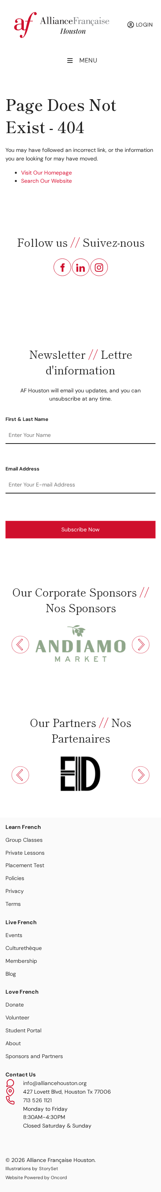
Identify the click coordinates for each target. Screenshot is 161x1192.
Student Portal (23, 1030)
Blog (10, 973)
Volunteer (17, 1017)
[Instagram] (99, 267)
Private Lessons (25, 852)
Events (13, 935)
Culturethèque (23, 947)
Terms (13, 903)
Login (143, 24)
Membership (21, 960)
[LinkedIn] (80, 267)
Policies (14, 878)
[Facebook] (62, 267)
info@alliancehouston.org (55, 1083)
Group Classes (24, 839)
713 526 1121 (37, 1100)
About (13, 1043)
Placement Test (24, 865)
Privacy (14, 890)
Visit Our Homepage (46, 172)
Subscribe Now (80, 529)
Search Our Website (46, 180)
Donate (14, 1004)
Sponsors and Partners (34, 1056)
